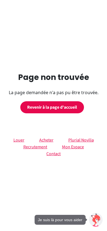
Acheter (46, 140)
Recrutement (35, 147)
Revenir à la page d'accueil (52, 107)
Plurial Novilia (81, 140)
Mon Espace (73, 147)
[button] (96, 220)
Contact (53, 154)
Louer (18, 140)
